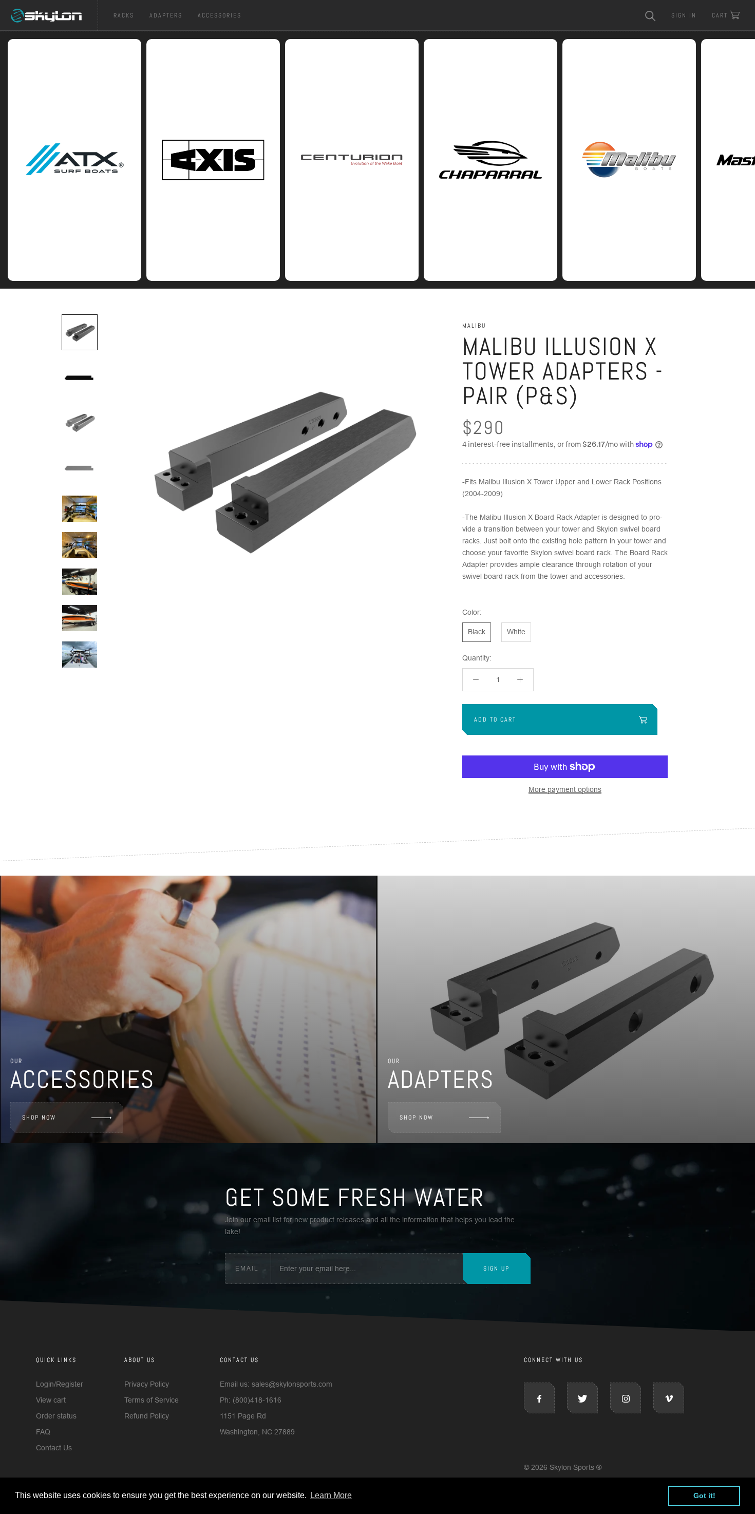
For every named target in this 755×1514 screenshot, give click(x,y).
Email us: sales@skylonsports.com (276, 1384)
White (516, 632)
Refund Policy (146, 1416)
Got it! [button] (704, 1495)
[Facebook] (539, 1398)
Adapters (165, 15)
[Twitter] (582, 1398)
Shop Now (39, 1117)
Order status (56, 1416)
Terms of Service (151, 1400)
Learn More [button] (331, 1495)
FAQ (43, 1432)
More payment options (564, 789)
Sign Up (496, 1268)
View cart (51, 1400)
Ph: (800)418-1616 (250, 1400)
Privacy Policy (146, 1384)
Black (476, 632)
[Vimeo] (668, 1398)
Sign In (683, 15)
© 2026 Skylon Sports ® (562, 1467)
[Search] (650, 15)
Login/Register (59, 1384)
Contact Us (54, 1448)
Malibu (474, 325)
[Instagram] (625, 1398)
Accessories (219, 15)
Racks (124, 15)
